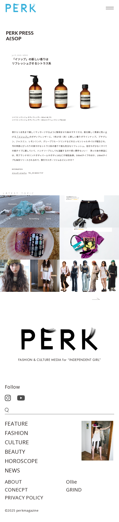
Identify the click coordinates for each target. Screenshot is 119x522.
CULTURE (17, 442)
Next (93, 299)
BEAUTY (15, 451)
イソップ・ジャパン (19, 173)
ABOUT (13, 481)
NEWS (12, 470)
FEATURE (16, 423)
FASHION (16, 432)
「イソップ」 (22, 136)
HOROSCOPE (21, 461)
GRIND (74, 489)
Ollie (71, 481)
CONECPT (16, 489)
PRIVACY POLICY (24, 497)
